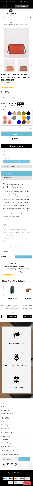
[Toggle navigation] (30, 12)
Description (7, 173)
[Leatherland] (10, 11)
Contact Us (13, 2)
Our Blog (5, 425)
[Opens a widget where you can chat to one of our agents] (27, 483)
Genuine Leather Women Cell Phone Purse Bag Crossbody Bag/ (9, 307)
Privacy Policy (6, 439)
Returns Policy (6, 443)
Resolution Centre (7, 413)
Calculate (16, 162)
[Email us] (4, 465)
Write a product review (24, 257)
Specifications (7, 178)
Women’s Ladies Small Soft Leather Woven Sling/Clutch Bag (24, 306)
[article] (8, 301)
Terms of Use (6, 436)
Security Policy (6, 446)
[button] (16, 139)
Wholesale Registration (24, 2)
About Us (4, 2)
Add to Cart (17, 134)
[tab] (16, 173)
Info (25, 106)
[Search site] (30, 17)
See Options (8, 316)
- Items (21, 6)
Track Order (5, 410)
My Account (6, 407)
